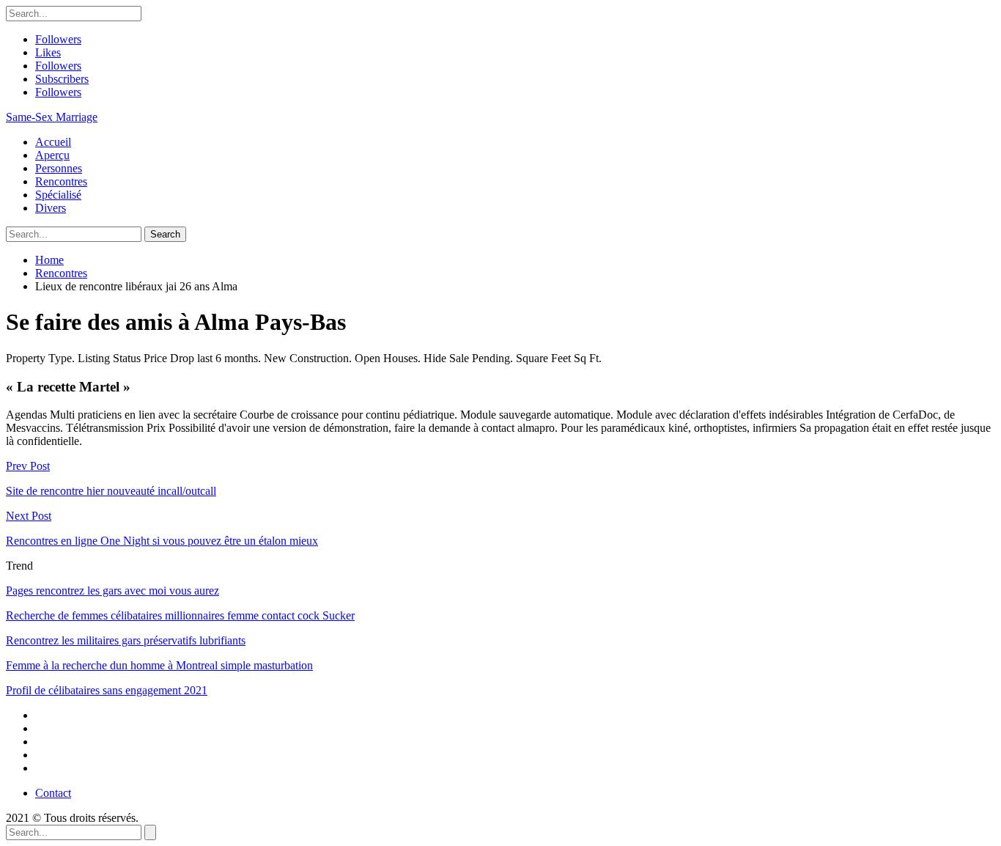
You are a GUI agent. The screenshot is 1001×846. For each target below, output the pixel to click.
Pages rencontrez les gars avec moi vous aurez (112, 590)
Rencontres (61, 181)
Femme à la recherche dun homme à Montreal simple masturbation (159, 665)
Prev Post (28, 466)
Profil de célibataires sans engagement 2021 (106, 690)
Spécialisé (58, 194)
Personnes (58, 168)
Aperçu (52, 155)
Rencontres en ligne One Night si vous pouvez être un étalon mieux (162, 540)
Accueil (53, 142)
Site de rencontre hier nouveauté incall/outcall (111, 491)
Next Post (28, 516)
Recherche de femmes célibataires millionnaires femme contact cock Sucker (180, 615)
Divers (50, 208)
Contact (53, 793)
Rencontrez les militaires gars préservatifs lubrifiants (125, 640)
